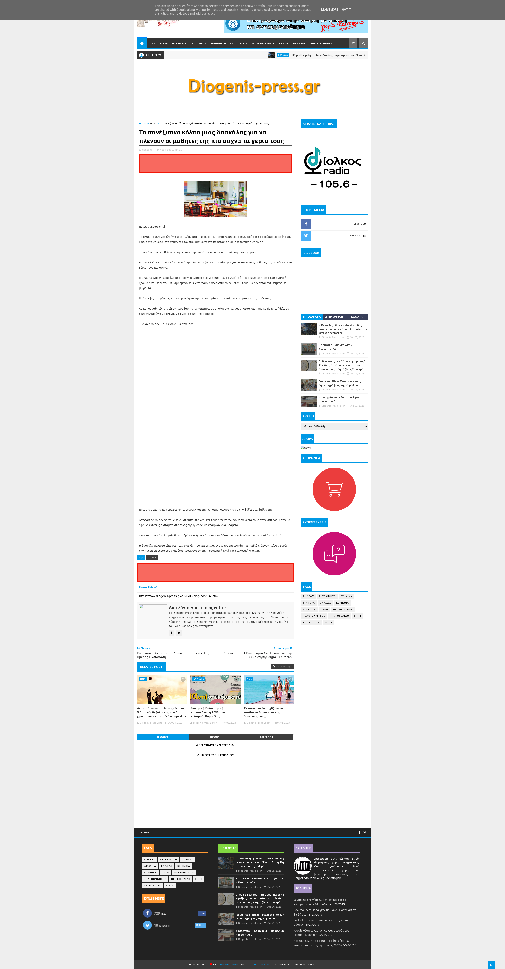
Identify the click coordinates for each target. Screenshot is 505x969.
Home (142, 123)
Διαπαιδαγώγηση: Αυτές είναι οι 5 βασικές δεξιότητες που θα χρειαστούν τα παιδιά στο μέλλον (161, 712)
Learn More (329, 9)
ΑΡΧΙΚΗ (144, 832)
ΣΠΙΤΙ (357, 615)
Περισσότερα (284, 666)
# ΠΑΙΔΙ (152, 557)
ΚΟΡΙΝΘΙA (309, 609)
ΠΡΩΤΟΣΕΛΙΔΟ (339, 615)
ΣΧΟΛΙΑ (357, 316)
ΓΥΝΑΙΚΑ (346, 596)
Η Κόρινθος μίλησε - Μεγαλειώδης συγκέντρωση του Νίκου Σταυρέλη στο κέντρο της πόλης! (322, 55)
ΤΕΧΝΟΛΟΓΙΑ (311, 622)
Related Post (151, 666)
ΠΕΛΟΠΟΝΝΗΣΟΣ (173, 43)
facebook (266, 737)
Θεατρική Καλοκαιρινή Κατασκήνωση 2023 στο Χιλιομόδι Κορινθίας (207, 712)
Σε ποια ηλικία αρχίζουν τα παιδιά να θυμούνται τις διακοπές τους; (263, 712)
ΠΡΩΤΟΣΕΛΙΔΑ (321, 43)
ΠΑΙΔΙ (153, 123)
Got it (346, 9)
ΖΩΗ (241, 43)
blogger (163, 737)
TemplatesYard (227, 964)
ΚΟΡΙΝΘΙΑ (198, 43)
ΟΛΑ (152, 43)
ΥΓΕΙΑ (328, 622)
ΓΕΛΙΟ (283, 43)
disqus (214, 737)
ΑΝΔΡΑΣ (308, 596)
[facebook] (359, 832)
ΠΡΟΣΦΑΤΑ (312, 316)
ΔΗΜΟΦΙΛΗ (334, 316)
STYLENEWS (261, 43)
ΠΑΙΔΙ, (178, 149)
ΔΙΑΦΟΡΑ (309, 602)
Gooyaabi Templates (259, 964)
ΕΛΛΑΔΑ (299, 43)
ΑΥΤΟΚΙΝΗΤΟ (327, 596)
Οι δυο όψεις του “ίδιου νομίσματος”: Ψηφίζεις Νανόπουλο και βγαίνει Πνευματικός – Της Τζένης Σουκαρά (342, 365)
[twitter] (364, 832)
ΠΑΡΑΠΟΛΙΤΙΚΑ (222, 43)
